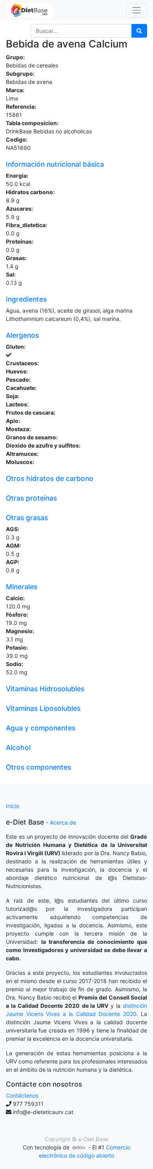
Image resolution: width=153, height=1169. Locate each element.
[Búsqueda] (139, 31)
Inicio (12, 806)
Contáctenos (22, 1095)
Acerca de (63, 822)
